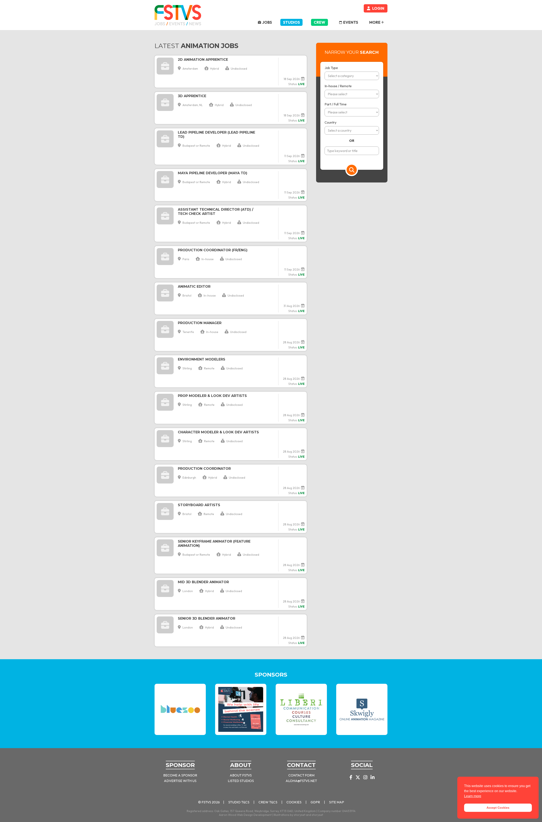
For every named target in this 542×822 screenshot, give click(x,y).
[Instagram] (365, 778)
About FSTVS (241, 775)
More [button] (375, 22)
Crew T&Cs (268, 802)
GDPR (315, 802)
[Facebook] (351, 778)
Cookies (293, 802)
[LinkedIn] (372, 778)
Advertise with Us (180, 781)
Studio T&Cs (238, 802)
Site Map (336, 802)
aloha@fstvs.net (301, 781)
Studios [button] (291, 22)
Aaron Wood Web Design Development (245, 815)
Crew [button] (319, 22)
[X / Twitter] (357, 778)
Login (378, 8)
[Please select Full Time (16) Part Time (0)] (352, 114)
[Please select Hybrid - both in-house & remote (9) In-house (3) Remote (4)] (352, 96)
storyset (299, 815)
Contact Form (301, 775)
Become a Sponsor (180, 775)
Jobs (267, 22)
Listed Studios (241, 781)
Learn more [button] (472, 796)
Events (350, 22)
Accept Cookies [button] (498, 807)
